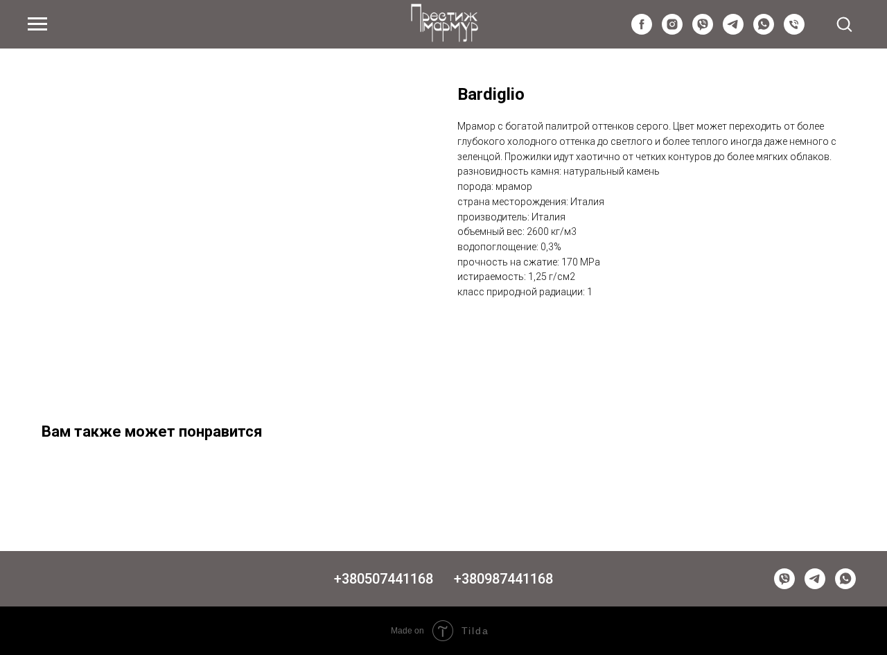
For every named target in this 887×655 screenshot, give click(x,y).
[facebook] (641, 31)
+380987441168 (503, 578)
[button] (844, 23)
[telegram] (733, 31)
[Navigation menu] (37, 24)
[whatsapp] (763, 31)
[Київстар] (794, 31)
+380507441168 (383, 578)
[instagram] (672, 31)
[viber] (702, 31)
